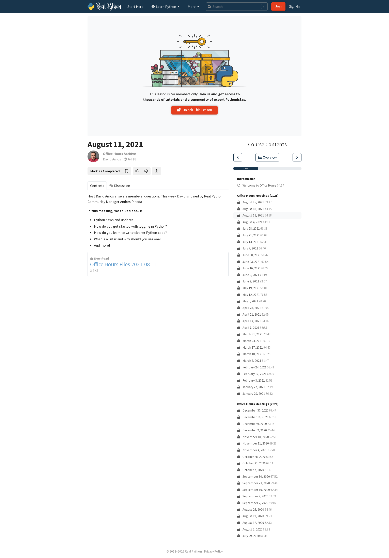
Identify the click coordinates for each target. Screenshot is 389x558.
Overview (270, 157)
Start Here (135, 6)
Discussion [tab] (122, 185)
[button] (137, 171)
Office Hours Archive (119, 153)
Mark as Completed (105, 171)
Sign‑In (294, 6)
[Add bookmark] (126, 171)
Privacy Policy (213, 551)
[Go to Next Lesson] (297, 157)
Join (278, 6)
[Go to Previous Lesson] (237, 157)
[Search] (208, 6)
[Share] (156, 171)
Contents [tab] (97, 185)
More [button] (192, 6)
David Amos (112, 159)
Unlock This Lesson (197, 109)
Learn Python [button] (166, 6)
